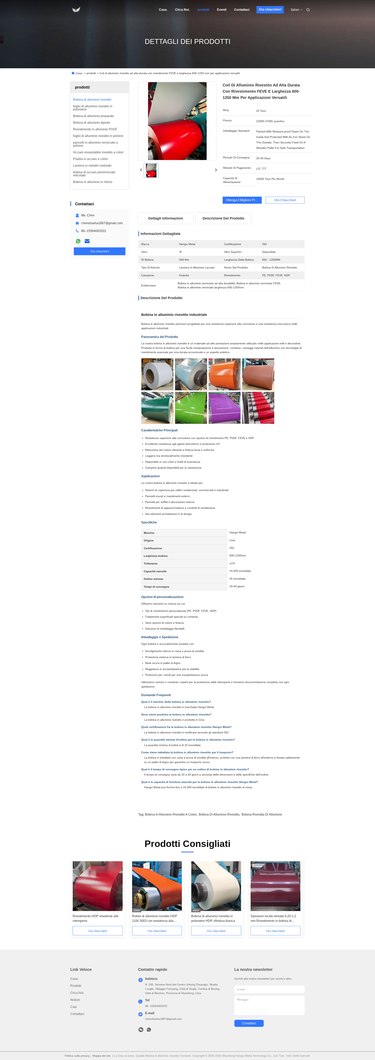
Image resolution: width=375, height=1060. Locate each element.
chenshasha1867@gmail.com (102, 223)
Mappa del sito (102, 1055)
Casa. (163, 9)
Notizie (75, 999)
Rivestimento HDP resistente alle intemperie (96, 918)
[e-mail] (87, 241)
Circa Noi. (182, 9)
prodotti (203, 9)
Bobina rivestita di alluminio (262, 814)
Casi (73, 1006)
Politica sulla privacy (77, 1055)
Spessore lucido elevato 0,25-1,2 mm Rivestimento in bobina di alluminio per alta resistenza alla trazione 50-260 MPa (273, 918)
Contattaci (241, 9)
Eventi (221, 9)
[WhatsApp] (78, 241)
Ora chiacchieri (270, 9)
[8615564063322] (149, 1030)
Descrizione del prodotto (223, 218)
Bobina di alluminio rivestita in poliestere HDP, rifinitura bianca (213, 918)
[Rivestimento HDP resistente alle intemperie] (97, 886)
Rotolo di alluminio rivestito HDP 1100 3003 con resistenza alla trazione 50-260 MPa (154, 918)
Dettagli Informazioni (165, 218)
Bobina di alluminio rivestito (219, 814)
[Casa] (76, 10)
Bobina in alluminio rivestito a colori (170, 814)
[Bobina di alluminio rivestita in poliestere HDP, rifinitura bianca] (216, 886)
